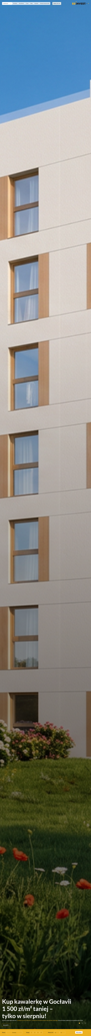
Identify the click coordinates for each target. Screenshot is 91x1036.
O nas (27, 3)
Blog (31, 3)
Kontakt (36, 3)
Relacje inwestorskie (44, 3)
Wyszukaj (78, 1032)
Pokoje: (28, 1032)
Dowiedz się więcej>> (9, 1025)
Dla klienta (21, 3)
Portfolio (15, 3)
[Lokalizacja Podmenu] (10, 3)
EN (86, 3)
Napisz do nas (56, 3)
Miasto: (4, 1032)
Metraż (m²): (51, 1032)
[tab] (79, 1023)
